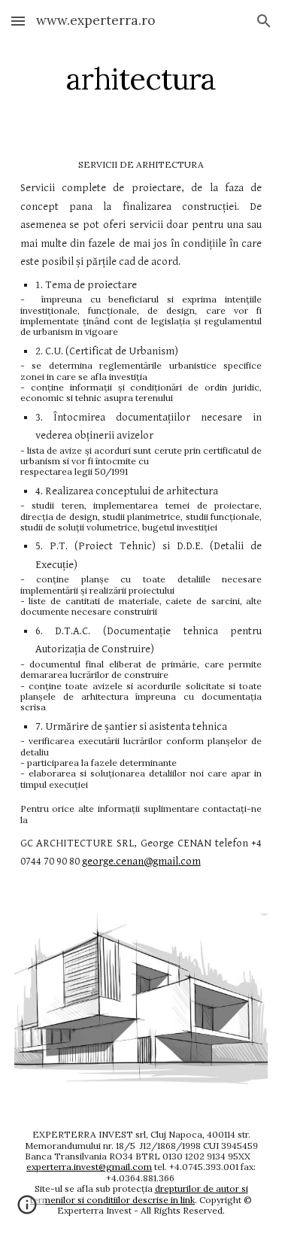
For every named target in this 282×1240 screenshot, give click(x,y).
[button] (18, 20)
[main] (141, 79)
